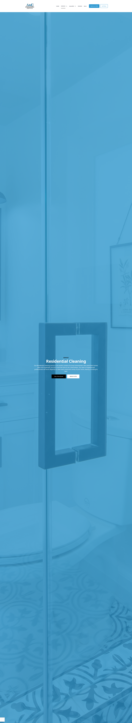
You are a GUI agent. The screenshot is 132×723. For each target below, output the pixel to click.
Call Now (104, 6)
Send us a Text (94, 6)
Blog (85, 6)
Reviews (80, 6)
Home (57, 6)
